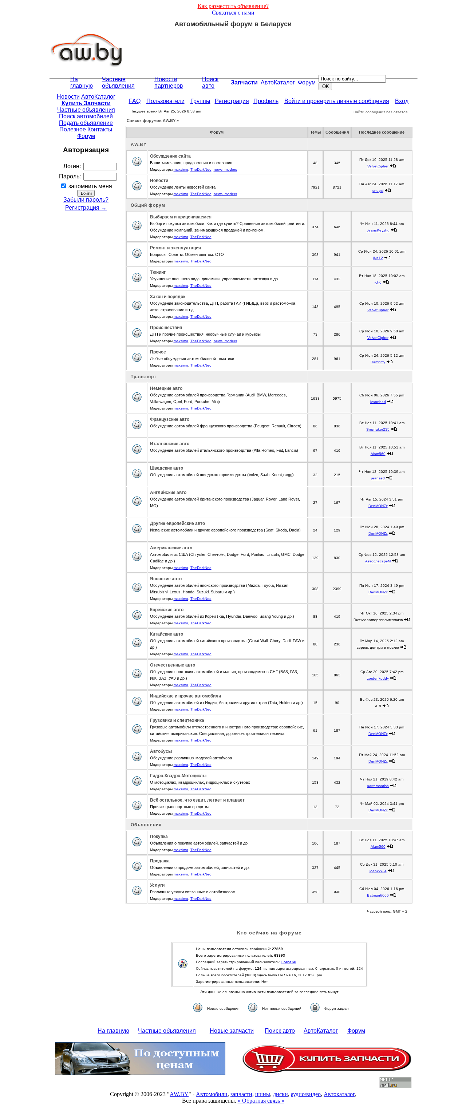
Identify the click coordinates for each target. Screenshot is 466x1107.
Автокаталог (339, 1094)
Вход (401, 101)
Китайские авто (166, 634)
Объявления (146, 824)
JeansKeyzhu (378, 230)
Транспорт (144, 376)
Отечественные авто (172, 665)
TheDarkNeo (201, 169)
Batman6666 (378, 895)
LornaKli (288, 962)
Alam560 (378, 454)
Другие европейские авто (177, 523)
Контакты (99, 129)
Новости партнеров (168, 82)
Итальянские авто (169, 443)
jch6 (378, 282)
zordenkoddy (378, 678)
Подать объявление (86, 123)
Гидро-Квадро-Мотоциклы (178, 775)
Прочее (158, 352)
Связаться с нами (233, 12)
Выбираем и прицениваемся (181, 217)
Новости (68, 97)
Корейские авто (166, 609)
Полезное (72, 129)
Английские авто (168, 492)
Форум (307, 82)
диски (280, 1094)
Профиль (266, 101)
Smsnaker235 (378, 429)
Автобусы (161, 751)
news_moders (225, 169)
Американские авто (171, 547)
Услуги (157, 885)
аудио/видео (306, 1094)
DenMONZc (378, 506)
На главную (81, 82)
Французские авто (169, 419)
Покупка (159, 836)
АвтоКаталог (278, 82)
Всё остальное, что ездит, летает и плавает (197, 800)
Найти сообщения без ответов (380, 112)
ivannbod (378, 402)
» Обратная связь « (261, 1101)
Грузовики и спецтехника (177, 720)
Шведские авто (166, 468)
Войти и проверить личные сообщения (336, 101)
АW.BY (139, 144)
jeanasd (378, 478)
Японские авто (166, 578)
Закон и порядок (167, 296)
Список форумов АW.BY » (153, 120)
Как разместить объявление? (233, 6)
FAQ (135, 101)
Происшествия (166, 327)
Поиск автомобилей (86, 116)
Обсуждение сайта (170, 156)
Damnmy (378, 362)
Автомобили (212, 1094)
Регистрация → (86, 208)
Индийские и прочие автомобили (185, 696)
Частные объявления (118, 82)
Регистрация (232, 101)
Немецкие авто (166, 388)
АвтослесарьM (378, 561)
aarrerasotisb (378, 786)
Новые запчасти (232, 1031)
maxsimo (181, 169)
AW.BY (179, 1094)
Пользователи (165, 101)
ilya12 (378, 258)
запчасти (241, 1094)
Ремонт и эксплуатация (175, 247)
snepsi (377, 191)
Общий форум (148, 205)
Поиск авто (210, 82)
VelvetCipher (377, 166)
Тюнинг (158, 272)
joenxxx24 (378, 871)
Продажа (160, 860)
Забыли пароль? (85, 200)
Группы (200, 101)
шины (262, 1094)
